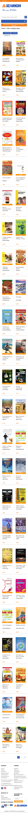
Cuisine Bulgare (7, 625)
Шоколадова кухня (20, 267)
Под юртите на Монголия (7, 417)
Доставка (16, 773)
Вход (2, 796)
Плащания (17, 771)
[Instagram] (5, 788)
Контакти (3, 771)
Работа (3, 770)
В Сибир (18, 297)
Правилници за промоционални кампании (18, 787)
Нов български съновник (20, 118)
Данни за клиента (18, 774)
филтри (15, 33)
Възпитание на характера (7, 596)
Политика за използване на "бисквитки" (5, 776)
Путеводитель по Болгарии (20, 715)
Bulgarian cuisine (19, 446)
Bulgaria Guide (20, 625)
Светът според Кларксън (7, 446)
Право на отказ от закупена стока (18, 781)
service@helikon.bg (6, 783)
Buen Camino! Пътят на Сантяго (20, 418)
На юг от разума (18, 476)
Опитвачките (7, 714)
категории (7, 33)
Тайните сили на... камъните (20, 596)
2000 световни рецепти (20, 327)
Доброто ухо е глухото (7, 566)
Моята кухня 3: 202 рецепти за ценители (7, 149)
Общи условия (5, 773)
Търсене (16, 768)
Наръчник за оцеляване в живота (20, 358)
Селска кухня (7, 177)
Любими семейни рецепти (5, 268)
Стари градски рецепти (7, 238)
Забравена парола (6, 799)
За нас (2, 768)
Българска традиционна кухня (7, 298)
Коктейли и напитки (19, 685)
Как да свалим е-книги (20, 776)
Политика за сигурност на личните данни (7, 780)
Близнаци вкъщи (19, 208)
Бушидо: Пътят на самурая (20, 88)
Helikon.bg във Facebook (7, 785)
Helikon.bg (4, 1)
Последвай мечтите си (6, 59)
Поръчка (16, 770)
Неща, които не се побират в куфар (20, 507)
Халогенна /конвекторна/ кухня (20, 60)
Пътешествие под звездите (7, 536)
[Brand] (11, 4)
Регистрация (4, 797)
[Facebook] (2, 788)
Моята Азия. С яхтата (7, 476)
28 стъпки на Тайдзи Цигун (20, 536)
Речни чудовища (19, 387)
